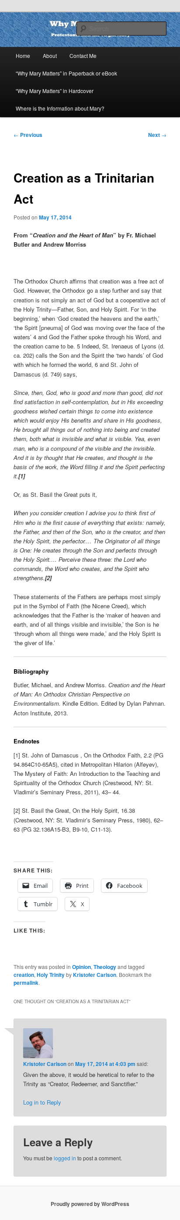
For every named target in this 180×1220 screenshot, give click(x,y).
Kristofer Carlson (94, 975)
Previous (28, 135)
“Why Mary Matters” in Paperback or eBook (66, 73)
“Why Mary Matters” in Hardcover (54, 90)
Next (157, 135)
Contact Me (83, 55)
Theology (104, 967)
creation (24, 975)
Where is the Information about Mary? (60, 108)
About (50, 55)
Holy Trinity (51, 975)
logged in (65, 1158)
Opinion (81, 967)
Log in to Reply (42, 1102)
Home (23, 55)
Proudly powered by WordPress (90, 1204)
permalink (26, 983)
